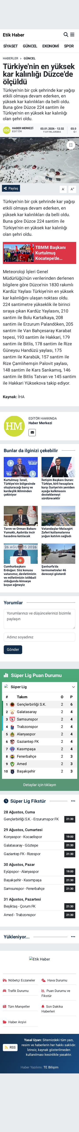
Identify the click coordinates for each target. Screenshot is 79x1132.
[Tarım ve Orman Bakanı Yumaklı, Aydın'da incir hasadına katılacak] (21, 515)
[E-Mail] (32, 432)
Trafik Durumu (18, 991)
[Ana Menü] (72, 35)
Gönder (13, 649)
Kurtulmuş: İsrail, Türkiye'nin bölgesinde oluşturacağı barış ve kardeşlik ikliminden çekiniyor (19, 487)
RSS (12, 1047)
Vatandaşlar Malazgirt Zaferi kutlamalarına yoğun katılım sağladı (57, 532)
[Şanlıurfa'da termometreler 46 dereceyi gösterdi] (58, 553)
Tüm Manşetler (19, 1007)
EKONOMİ (50, 46)
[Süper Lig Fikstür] (73, 801)
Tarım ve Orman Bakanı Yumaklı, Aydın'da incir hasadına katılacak (20, 532)
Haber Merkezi (40, 423)
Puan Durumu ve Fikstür (55, 993)
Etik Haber (13, 35)
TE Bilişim (50, 1067)
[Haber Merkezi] (14, 426)
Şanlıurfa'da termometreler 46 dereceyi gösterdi (53, 570)
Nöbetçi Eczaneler (21, 980)
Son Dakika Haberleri (52, 1009)
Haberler (10, 58)
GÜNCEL (30, 46)
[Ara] (66, 35)
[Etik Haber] (39, 959)
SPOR (69, 46)
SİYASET (10, 46)
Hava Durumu (57, 980)
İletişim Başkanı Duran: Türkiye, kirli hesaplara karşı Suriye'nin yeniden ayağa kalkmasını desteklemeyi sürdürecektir (58, 489)
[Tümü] (73, 936)
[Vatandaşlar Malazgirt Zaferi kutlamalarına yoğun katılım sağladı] (58, 515)
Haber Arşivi (17, 1022)
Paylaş (13, 188)
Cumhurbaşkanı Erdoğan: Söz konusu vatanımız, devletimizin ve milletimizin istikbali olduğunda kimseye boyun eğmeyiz (20, 576)
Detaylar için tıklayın (39, 785)
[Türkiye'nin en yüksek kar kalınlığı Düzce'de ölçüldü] (39, 160)
